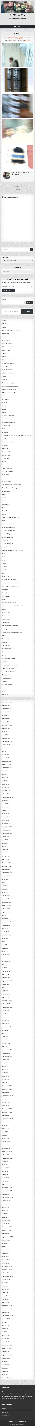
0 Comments (18, 38)
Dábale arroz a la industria (10, 393)
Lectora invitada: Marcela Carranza (12, 550)
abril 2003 (5, 1332)
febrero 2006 (6, 1220)
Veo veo (4, 688)
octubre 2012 (6, 1004)
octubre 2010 (6, 1053)
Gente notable (6, 481)
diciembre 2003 (7, 1306)
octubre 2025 (6, 705)
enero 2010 (5, 1083)
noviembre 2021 (7, 764)
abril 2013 (5, 991)
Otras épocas (6, 619)
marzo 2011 (5, 1040)
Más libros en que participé (10, 586)
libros (4, 557)
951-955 (17, 33)
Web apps (5, 695)
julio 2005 (5, 1243)
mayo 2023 (5, 735)
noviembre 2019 (7, 827)
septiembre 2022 (7, 741)
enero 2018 (5, 899)
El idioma (5, 432)
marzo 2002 (5, 1375)
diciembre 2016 (6, 919)
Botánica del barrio (8, 347)
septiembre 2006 (7, 1197)
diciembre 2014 (6, 961)
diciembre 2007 (7, 1148)
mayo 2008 (5, 1132)
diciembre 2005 (7, 1227)
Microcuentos (6, 596)
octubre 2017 (6, 909)
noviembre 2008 (7, 1112)
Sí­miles (4, 655)
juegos (4, 514)
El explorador (6, 426)
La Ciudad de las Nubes (9, 531)
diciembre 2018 (6, 863)
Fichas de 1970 (6, 458)
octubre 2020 (6, 794)
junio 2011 (5, 1033)
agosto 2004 (6, 1279)
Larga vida (5, 547)
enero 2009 (5, 1106)
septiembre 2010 (7, 1056)
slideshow (5, 662)
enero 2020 (5, 820)
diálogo (4, 409)
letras (4, 553)
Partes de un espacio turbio (10, 626)
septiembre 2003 (7, 1316)
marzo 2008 (5, 1138)
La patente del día (7, 544)
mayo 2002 (5, 1368)
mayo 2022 (5, 751)
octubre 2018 (6, 869)
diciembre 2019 (6, 823)
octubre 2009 (6, 1093)
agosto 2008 (6, 1122)
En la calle (5, 445)
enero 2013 (5, 997)
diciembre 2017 (6, 902)
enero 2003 (5, 1342)
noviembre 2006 (7, 1191)
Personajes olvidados (8, 629)
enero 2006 (5, 1224)
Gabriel (4, 478)
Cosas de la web (7, 370)
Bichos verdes (6, 340)
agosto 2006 (6, 1201)
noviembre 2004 (7, 1270)
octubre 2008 (6, 1115)
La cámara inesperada (8, 527)
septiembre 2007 (7, 1158)
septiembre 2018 (7, 873)
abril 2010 (5, 1073)
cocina (4, 357)
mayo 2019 (5, 846)
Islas (3, 508)
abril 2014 (5, 968)
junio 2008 (5, 1129)
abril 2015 (5, 948)
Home (4, 1409)
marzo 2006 (5, 1217)
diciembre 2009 (7, 1086)
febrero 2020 (6, 817)
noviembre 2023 (7, 725)
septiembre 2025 (7, 709)
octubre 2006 (6, 1194)
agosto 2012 (5, 1010)
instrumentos (6, 504)
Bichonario (5, 337)
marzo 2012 (5, 1017)
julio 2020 (5, 801)
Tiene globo (5, 675)
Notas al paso (6, 613)
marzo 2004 (5, 1296)
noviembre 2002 (7, 1348)
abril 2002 (5, 1371)
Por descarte (6, 639)
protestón (5, 642)
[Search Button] (17, 21)
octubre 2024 (6, 718)
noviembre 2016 (7, 922)
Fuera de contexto (7, 472)
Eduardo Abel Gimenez (16, 37)
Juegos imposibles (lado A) (10, 517)
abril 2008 (5, 1135)
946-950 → (17, 186)
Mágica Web (26, 40)
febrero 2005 (6, 1260)
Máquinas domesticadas (9, 580)
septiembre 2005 (7, 1237)
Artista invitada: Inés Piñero (11, 330)
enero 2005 (5, 1263)
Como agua (5, 367)
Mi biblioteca (6, 593)
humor (4, 494)
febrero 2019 (6, 856)
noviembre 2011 (6, 1027)
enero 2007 (5, 1184)
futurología (5, 475)
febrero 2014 (6, 971)
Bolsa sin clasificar (7, 343)
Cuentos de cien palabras (10, 383)
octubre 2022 (6, 738)
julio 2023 (5, 732)
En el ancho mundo (7, 442)
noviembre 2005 (7, 1230)
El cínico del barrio (8, 416)
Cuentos (4, 380)
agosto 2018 (5, 876)
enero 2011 (5, 1047)
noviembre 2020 (7, 791)
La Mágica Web (17, 15)
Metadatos (5, 590)
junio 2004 (5, 1286)
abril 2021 (5, 781)
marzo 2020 (5, 814)
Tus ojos (4, 681)
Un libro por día (7, 685)
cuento (4, 376)
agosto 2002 (6, 1358)
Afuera (4, 327)
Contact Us (5, 1416)
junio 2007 (5, 1168)
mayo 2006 (5, 1211)
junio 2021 (5, 774)
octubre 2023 (6, 728)
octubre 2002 (6, 1352)
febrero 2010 (6, 1079)
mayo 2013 (5, 988)
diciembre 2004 (7, 1266)
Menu (19, 26)
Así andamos (6, 334)
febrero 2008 (6, 1142)
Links (3, 560)
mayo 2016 (5, 928)
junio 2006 (5, 1207)
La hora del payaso (7, 534)
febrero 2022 (6, 755)
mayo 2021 (5, 778)
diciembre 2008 (7, 1109)
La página (5, 540)
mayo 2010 (5, 1069)
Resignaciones (6, 649)
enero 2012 (5, 1024)
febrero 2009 (6, 1102)
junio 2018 (5, 883)
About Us (5, 1412)
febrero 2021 (6, 787)
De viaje (4, 406)
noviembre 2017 (7, 905)
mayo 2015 (5, 945)
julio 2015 (5, 938)
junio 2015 (5, 942)
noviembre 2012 (7, 1001)
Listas (4, 563)
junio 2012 (5, 1014)
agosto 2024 (6, 722)
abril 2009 (5, 1099)
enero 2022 (5, 758)
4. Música (4, 321)
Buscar (4, 299)
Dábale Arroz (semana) (9, 389)
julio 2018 (5, 879)
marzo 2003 (5, 1335)
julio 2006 (5, 1204)
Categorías (5, 258)
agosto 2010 (6, 1060)
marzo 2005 (5, 1256)
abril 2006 (5, 1214)
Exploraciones (6, 455)
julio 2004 (5, 1283)
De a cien (5, 396)
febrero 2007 (6, 1181)
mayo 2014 (5, 964)
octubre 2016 (6, 925)
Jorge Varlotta (6, 511)
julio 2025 (5, 715)
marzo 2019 (5, 853)
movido (4, 609)
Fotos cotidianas (7, 468)
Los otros (5, 570)
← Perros (17, 190)
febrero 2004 (6, 1299)
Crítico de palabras (8, 373)
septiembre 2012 (7, 1007)
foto (3, 465)
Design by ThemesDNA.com (17, 1424)
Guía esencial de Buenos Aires (11, 485)
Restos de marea (7, 652)
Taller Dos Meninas (8, 668)
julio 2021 (5, 771)
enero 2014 (5, 974)
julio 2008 (5, 1125)
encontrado (5, 448)
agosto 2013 (5, 984)
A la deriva (5, 324)
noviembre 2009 (7, 1089)
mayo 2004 (5, 1289)
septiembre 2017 (7, 912)
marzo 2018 (5, 892)
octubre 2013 (6, 978)
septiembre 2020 (7, 797)
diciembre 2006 (7, 1188)
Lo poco (4, 567)
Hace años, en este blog (9, 488)
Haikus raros (6, 491)
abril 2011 (5, 1037)
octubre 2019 (6, 830)
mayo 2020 (5, 807)
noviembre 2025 (7, 702)
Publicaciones (6, 645)
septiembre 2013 (7, 981)
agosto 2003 (6, 1319)
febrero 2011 (6, 1043)
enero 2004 (5, 1302)
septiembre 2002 (7, 1355)
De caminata (5, 399)
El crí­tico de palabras (8, 419)
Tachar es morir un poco (9, 665)
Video (3, 691)
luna (3, 573)
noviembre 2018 (7, 866)
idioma (4, 498)
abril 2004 (5, 1293)
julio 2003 (5, 1322)
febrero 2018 (6, 896)
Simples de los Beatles (9, 658)
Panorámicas (5, 622)
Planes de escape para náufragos (12, 632)
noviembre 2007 (7, 1152)
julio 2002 (5, 1361)
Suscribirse (8, 290)
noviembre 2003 (7, 1309)
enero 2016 (5, 932)
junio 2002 (5, 1365)
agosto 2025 (6, 712)
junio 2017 (5, 915)
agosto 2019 (5, 837)
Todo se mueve (6, 678)
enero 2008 (5, 1145)
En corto (4, 439)
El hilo (4, 429)
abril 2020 (5, 810)
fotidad (4, 462)
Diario (4, 412)
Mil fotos (13, 40)
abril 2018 (5, 889)
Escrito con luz (6, 452)
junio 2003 (5, 1325)
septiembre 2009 (7, 1096)
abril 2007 (5, 1174)
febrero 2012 (6, 1020)
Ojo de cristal (6, 616)
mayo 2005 (5, 1250)
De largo (4, 403)
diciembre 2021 (6, 761)
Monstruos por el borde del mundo (12, 606)
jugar (3, 521)
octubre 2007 (6, 1155)
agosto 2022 (6, 745)
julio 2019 (5, 840)
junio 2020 (5, 804)
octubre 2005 (6, 1234)
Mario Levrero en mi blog (10, 583)
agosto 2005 (6, 1240)
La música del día (7, 537)
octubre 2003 (6, 1312)
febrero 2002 (6, 1378)
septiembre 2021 (7, 768)
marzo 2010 (5, 1076)
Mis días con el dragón (9, 603)
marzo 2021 (5, 784)
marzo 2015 (5, 951)
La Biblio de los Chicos (9, 524)
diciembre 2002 (7, 1345)
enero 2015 (5, 958)
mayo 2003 (5, 1329)
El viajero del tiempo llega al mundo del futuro (16, 435)
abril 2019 (5, 850)
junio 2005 (5, 1247)
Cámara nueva (6, 350)
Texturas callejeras (8, 672)
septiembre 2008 (7, 1119)
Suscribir (27, 312)
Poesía (4, 635)
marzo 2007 (5, 1178)
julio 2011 (5, 1030)
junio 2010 (5, 1066)
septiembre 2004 (7, 1276)
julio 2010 (5, 1063)
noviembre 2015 (7, 935)
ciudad (4, 353)
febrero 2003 (6, 1339)
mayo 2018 (5, 886)
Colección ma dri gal (8, 360)
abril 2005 (5, 1253)
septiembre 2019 (7, 833)
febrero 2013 (6, 994)
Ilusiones (4, 501)
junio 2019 (5, 843)
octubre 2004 (6, 1273)
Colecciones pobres (8, 363)
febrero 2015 (6, 955)
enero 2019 (5, 860)
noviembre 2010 (7, 1050)
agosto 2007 (6, 1161)
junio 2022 (5, 748)
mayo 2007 (5, 1171)
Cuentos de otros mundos (10, 386)
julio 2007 (5, 1165)
